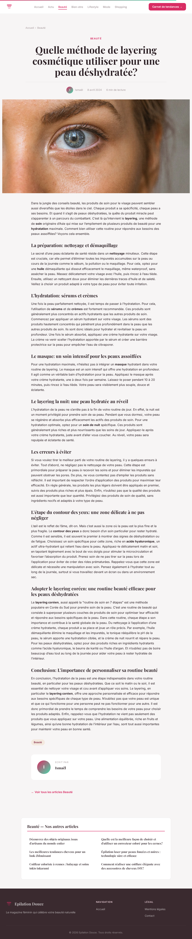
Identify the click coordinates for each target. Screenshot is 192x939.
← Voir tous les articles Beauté (52, 792)
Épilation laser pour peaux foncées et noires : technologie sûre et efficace (130, 854)
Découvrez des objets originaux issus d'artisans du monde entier (53, 841)
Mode (106, 6)
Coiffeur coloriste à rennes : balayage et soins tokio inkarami (59, 866)
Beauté (62, 6)
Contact (149, 915)
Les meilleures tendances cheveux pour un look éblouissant (57, 854)
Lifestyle (93, 6)
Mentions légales (155, 909)
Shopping (121, 6)
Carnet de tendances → (167, 6)
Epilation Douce (29, 903)
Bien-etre (77, 6)
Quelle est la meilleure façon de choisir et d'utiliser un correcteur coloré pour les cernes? (132, 841)
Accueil (39, 6)
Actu (51, 6)
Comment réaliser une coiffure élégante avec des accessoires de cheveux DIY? (130, 866)
